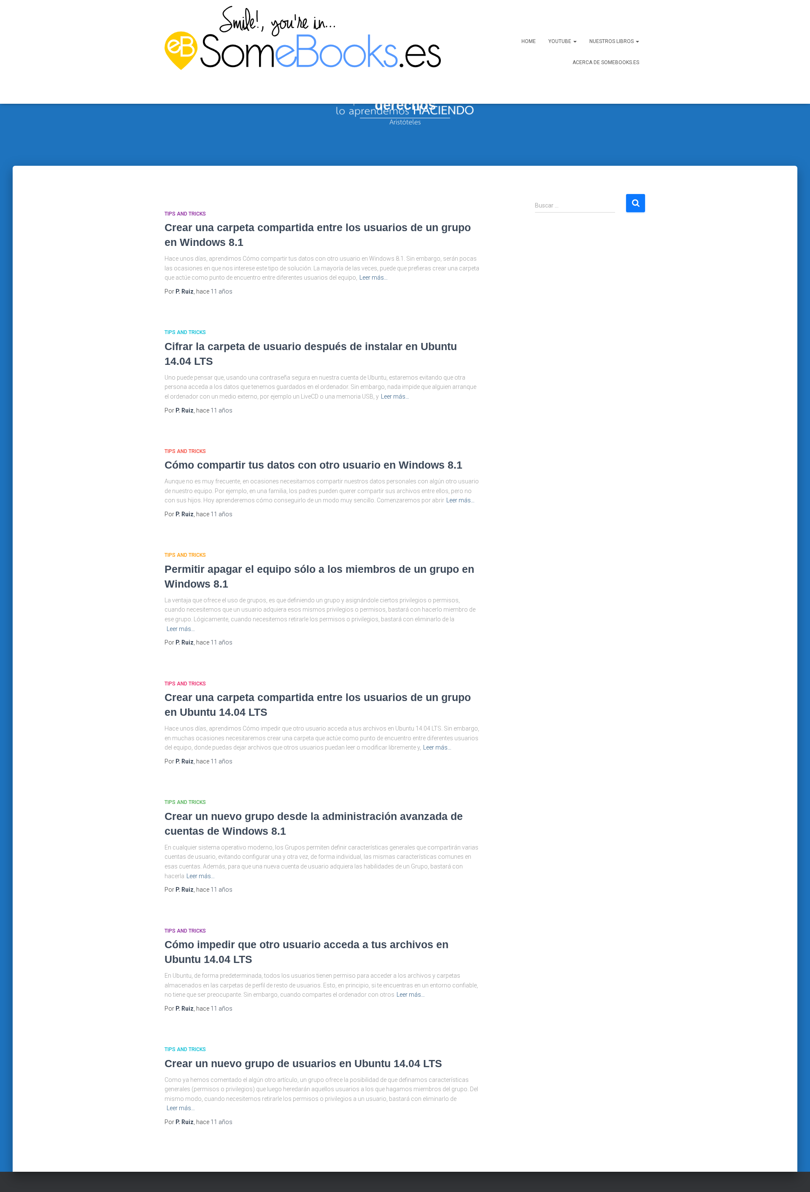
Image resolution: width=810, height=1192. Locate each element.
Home (528, 41)
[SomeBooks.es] (299, 52)
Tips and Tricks (185, 214)
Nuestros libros (612, 41)
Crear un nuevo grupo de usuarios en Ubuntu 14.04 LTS (303, 1063)
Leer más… (373, 277)
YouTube (560, 41)
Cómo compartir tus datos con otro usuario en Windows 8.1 (313, 465)
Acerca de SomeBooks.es (605, 62)
